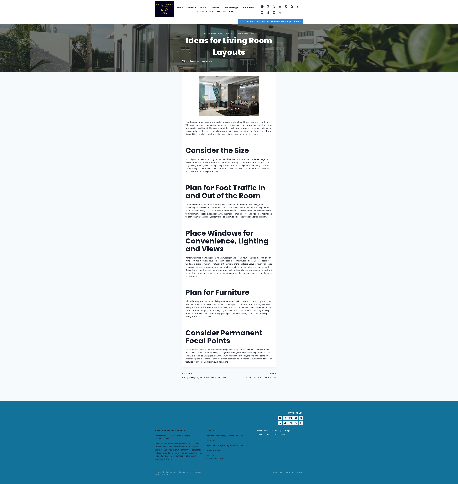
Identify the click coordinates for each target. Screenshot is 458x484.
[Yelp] (292, 6)
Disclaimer (299, 472)
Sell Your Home (225, 11)
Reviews (282, 434)
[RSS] (262, 12)
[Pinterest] (286, 6)
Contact (214, 7)
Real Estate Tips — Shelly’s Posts (216, 33)
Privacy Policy (205, 11)
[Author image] (183, 61)
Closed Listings (263, 434)
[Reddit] (274, 12)
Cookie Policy (289, 472)
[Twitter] (274, 6)
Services (191, 7)
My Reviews (248, 7)
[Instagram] (268, 6)
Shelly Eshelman (193, 61)
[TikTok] (298, 6)
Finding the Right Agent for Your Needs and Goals (204, 376)
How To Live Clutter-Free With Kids (260, 376)
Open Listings (230, 7)
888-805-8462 (215, 450)
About (203, 7)
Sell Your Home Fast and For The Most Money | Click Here (270, 21)
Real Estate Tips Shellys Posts (242, 33)
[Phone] (280, 12)
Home (180, 7)
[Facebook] (262, 6)
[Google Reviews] (268, 12)
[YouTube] (280, 6)
